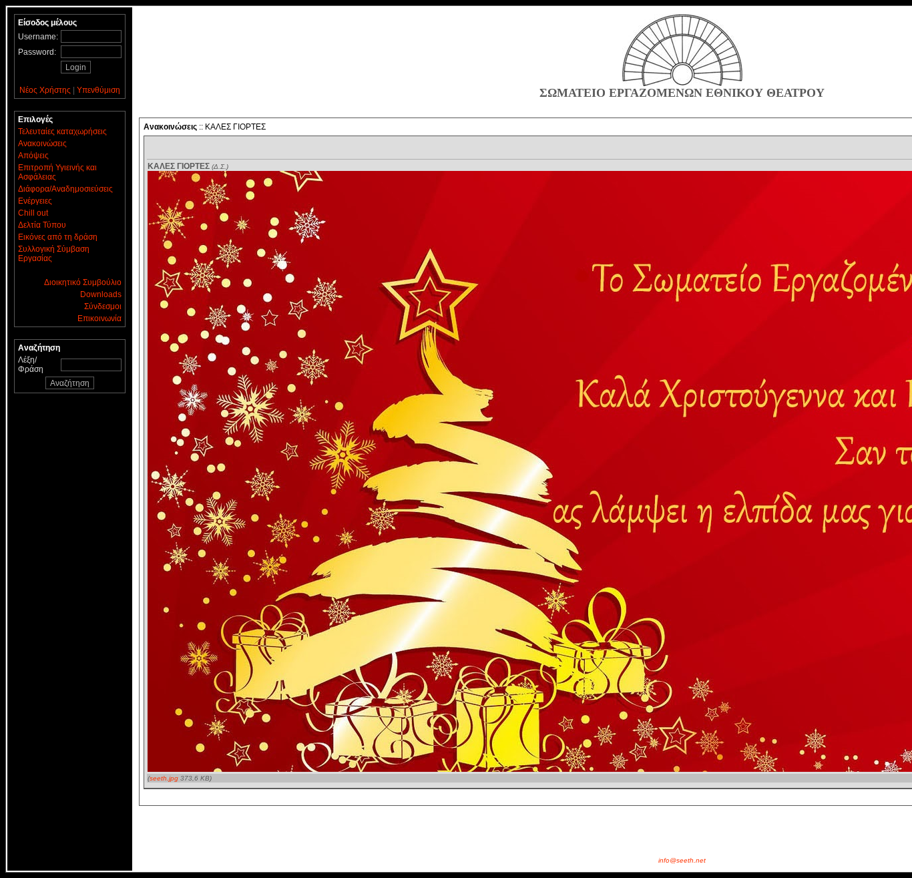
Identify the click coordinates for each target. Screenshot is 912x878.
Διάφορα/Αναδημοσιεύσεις (65, 189)
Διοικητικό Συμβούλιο (83, 282)
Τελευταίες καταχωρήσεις (62, 131)
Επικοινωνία (99, 318)
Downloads (101, 294)
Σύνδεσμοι (103, 306)
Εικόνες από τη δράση (57, 237)
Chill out (33, 213)
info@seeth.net (682, 860)
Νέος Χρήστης (45, 90)
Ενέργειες (35, 201)
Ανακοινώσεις (42, 143)
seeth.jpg (164, 778)
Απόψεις (33, 155)
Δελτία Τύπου (42, 225)
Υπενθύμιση (98, 90)
